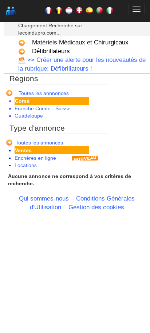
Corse (22, 101)
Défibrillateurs (51, 51)
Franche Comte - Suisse (43, 108)
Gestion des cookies (96, 207)
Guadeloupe (29, 116)
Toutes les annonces (39, 143)
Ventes (23, 150)
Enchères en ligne (35, 158)
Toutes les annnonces (44, 93)
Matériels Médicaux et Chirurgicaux (80, 42)
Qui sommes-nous (44, 198)
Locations (26, 165)
